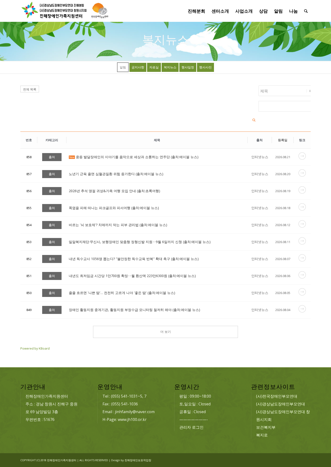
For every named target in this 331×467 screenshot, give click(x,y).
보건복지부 (266, 427)
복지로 (262, 435)
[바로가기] (302, 158)
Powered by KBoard (35, 348)
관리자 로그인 (191, 427)
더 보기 (165, 332)
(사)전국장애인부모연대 (276, 396)
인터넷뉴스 (259, 157)
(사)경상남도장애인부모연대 (280, 404)
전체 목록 (29, 89)
